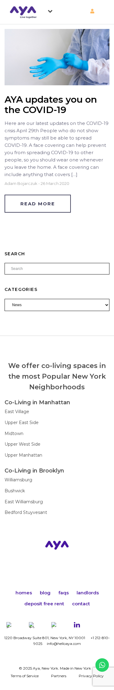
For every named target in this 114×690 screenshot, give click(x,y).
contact (81, 604)
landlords (88, 593)
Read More (37, 204)
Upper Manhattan (23, 455)
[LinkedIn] (77, 625)
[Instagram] (54, 625)
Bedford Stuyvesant (26, 512)
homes (24, 593)
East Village (17, 411)
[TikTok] (32, 625)
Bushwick (15, 491)
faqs (63, 593)
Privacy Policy (91, 676)
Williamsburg (18, 480)
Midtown (14, 433)
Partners (58, 676)
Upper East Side (22, 422)
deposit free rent (44, 604)
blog (45, 593)
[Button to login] (80, 11)
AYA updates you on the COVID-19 (51, 104)
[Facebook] (9, 625)
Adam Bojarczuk (21, 183)
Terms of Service (25, 676)
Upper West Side (22, 444)
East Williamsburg (24, 501)
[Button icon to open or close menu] (52, 10)
